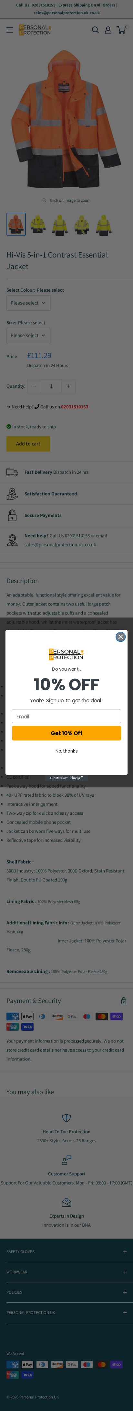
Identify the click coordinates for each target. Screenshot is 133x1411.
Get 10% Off (66, 733)
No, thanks (67, 751)
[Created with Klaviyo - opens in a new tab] (66, 778)
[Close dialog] (120, 636)
